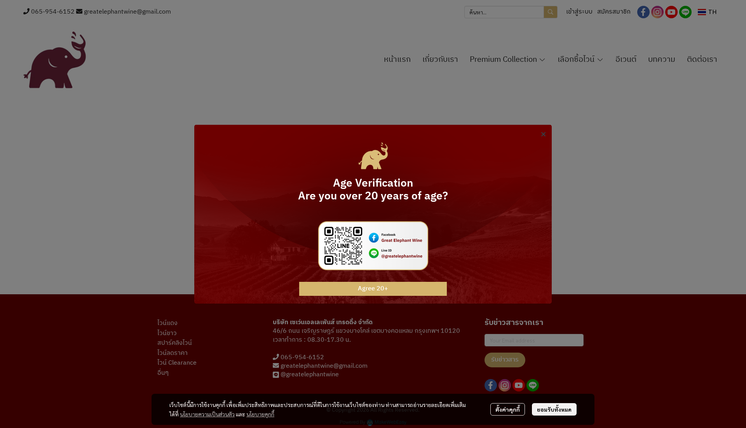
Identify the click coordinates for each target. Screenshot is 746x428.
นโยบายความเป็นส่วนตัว (207, 414)
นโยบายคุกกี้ (260, 414)
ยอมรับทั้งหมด (554, 409)
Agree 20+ (373, 288)
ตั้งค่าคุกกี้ (507, 409)
